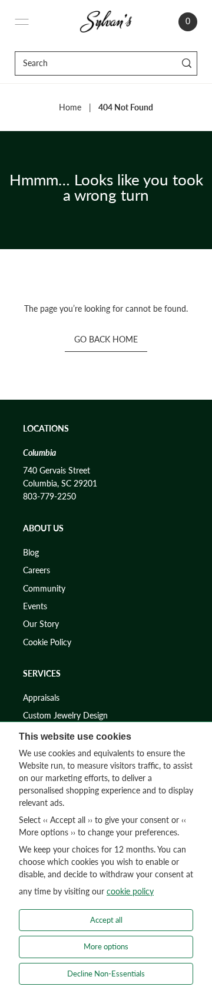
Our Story (41, 624)
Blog (31, 552)
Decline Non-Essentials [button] (106, 973)
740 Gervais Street (56, 470)
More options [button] (106, 946)
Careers (36, 570)
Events (35, 606)
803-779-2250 (49, 496)
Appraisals (41, 698)
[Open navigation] (22, 21)
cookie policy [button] (130, 891)
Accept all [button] (106, 920)
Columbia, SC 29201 (60, 483)
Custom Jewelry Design (65, 715)
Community (44, 588)
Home (70, 107)
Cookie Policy (47, 642)
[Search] (187, 63)
